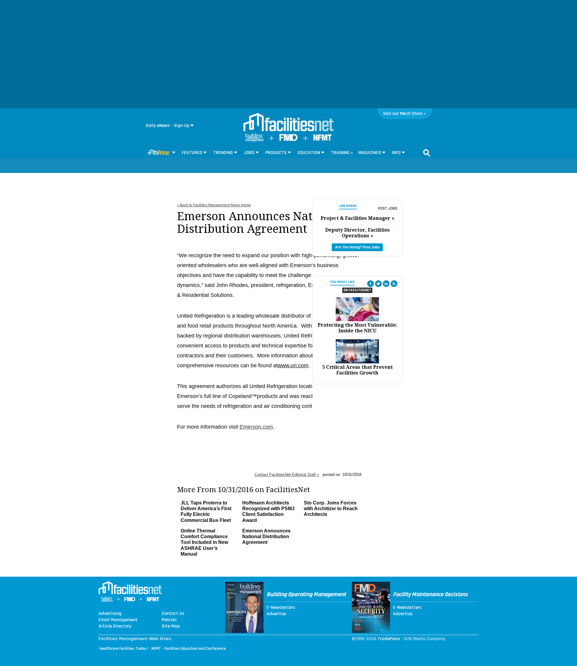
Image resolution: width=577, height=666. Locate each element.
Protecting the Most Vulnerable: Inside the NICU (357, 328)
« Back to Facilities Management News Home (214, 205)
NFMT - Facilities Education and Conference (188, 648)
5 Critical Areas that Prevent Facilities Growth (357, 370)
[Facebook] (370, 283)
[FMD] (288, 139)
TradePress (388, 639)
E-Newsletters (281, 607)
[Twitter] (378, 283)
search (427, 153)
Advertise (276, 614)
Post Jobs (387, 208)
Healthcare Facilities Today (122, 648)
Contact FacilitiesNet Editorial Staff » (287, 474)
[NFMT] (322, 139)
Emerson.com (256, 427)
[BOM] (255, 140)
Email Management (118, 620)
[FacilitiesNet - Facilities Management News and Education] (288, 122)
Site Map (171, 626)
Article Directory (115, 626)
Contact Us (173, 613)
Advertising (110, 613)
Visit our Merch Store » (404, 113)
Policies (169, 620)
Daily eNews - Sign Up (167, 125)
